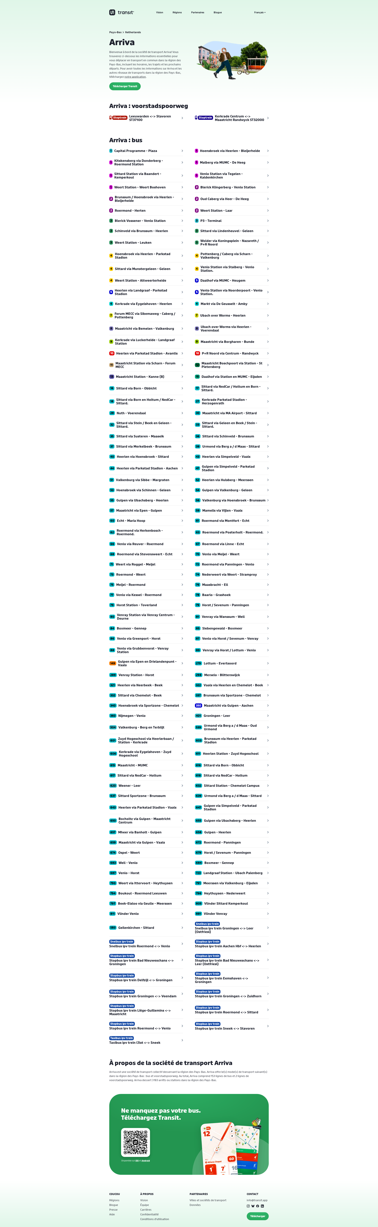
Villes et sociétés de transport (208, 1200)
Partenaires (197, 12)
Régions (177, 12)
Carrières (145, 1209)
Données (195, 1204)
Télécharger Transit (125, 86)
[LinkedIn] (262, 1206)
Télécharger (257, 1216)
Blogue (218, 12)
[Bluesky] (252, 1206)
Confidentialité (149, 1214)
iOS (137, 1160)
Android (146, 1160)
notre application (135, 76)
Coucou (114, 1194)
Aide (112, 1214)
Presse (113, 1209)
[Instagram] (248, 1206)
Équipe (144, 1204)
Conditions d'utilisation (154, 1219)
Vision (159, 12)
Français (259, 12)
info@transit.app (257, 1200)
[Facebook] (257, 1206)
